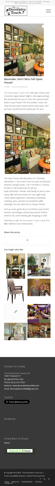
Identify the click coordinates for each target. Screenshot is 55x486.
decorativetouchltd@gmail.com (24, 388)
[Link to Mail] (49, 479)
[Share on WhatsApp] (27, 240)
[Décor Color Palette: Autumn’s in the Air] (39, 330)
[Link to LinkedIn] (44, 479)
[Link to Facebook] (40, 479)
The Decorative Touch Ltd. (32, 473)
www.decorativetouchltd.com (25, 385)
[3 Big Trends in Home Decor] (15, 291)
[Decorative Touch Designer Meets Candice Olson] (39, 287)
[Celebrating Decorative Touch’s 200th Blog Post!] (39, 313)
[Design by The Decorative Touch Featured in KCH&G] (15, 331)
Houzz (7, 442)
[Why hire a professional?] (15, 311)
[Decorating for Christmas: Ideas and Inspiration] (15, 266)
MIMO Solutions (20, 476)
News (8, 87)
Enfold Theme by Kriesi (36, 476)
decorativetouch (21, 87)
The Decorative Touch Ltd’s (16, 92)
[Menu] (47, 10)
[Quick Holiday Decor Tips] (39, 264)
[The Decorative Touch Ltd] (24, 50)
